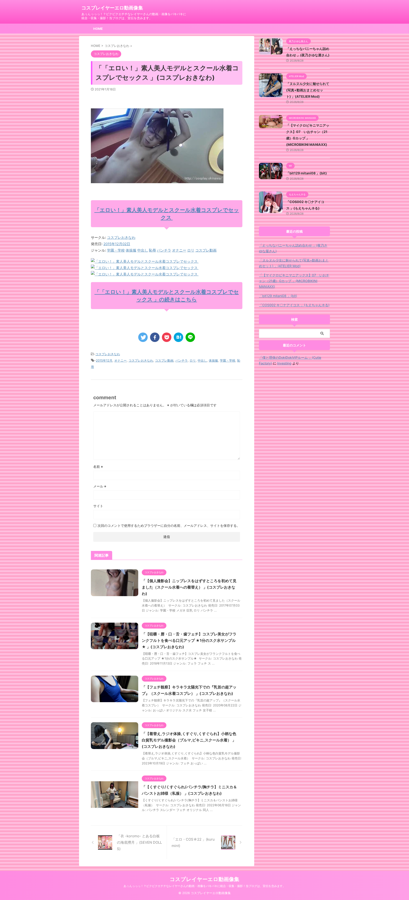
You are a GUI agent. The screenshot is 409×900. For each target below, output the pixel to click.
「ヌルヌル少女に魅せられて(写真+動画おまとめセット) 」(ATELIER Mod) (307, 90)
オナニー (179, 250)
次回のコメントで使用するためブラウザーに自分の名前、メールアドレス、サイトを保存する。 (169, 525)
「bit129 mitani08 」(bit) (306, 173)
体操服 (131, 250)
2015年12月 (104, 360)
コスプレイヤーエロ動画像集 (112, 8)
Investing (284, 363)
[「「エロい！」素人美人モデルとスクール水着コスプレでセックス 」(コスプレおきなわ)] (178, 337)
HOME (98, 29)
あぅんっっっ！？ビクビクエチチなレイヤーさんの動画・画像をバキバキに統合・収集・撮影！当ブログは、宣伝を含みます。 (204, 886)
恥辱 (152, 250)
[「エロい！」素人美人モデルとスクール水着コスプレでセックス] (145, 261)
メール (99, 486)
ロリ (190, 250)
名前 (98, 467)
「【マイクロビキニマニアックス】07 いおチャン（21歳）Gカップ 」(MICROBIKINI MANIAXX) (294, 280)
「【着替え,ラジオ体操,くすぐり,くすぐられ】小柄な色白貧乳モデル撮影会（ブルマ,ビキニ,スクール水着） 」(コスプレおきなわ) (189, 740)
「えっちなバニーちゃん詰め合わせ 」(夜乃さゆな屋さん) (293, 248)
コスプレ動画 (206, 250)
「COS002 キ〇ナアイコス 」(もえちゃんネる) (294, 305)
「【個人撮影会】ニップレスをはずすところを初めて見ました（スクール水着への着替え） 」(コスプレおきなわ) (189, 587)
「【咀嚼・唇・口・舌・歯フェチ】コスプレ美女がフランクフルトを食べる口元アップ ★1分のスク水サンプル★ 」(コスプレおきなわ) (189, 640)
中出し (142, 250)
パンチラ (164, 250)
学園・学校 (116, 250)
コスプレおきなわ (121, 237)
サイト (98, 506)
